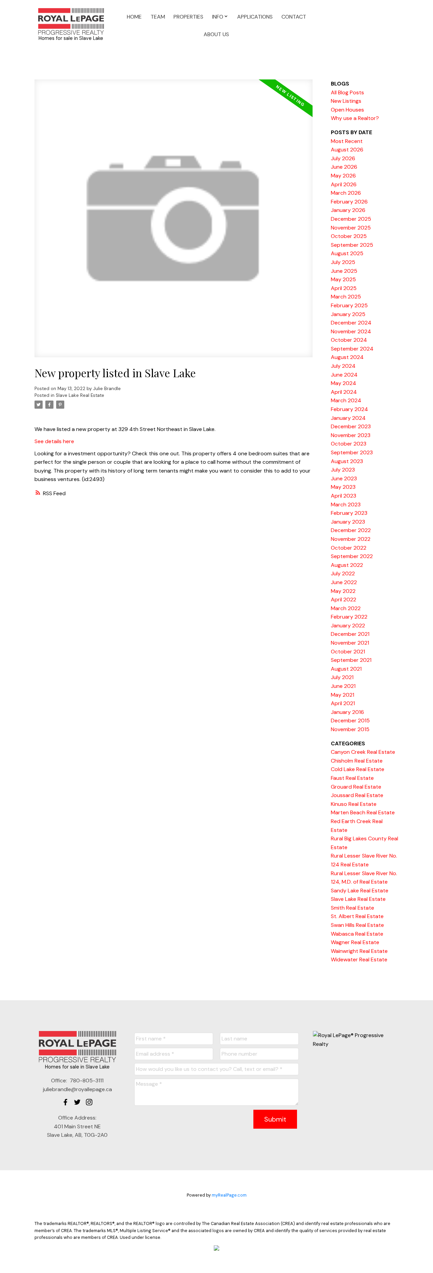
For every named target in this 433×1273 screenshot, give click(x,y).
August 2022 (347, 565)
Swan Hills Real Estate (357, 925)
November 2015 (350, 729)
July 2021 (342, 677)
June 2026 (344, 166)
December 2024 (351, 322)
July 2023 (343, 469)
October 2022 (348, 547)
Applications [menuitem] (255, 16)
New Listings (346, 100)
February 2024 (349, 409)
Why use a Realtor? (355, 118)
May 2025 (343, 279)
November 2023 (350, 435)
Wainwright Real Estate (359, 951)
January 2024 (348, 418)
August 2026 (347, 149)
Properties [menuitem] (188, 16)
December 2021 (350, 634)
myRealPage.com (229, 1195)
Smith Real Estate (352, 907)
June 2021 (343, 686)
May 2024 (343, 383)
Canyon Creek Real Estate (363, 751)
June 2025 (344, 270)
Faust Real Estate (352, 778)
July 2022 (343, 573)
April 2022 (343, 599)
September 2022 (352, 556)
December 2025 (351, 218)
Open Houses (347, 109)
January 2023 (348, 521)
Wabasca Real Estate (357, 933)
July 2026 (343, 158)
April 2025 (344, 288)
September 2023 (352, 452)
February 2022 (349, 616)
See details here (54, 441)
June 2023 (344, 478)
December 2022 (351, 530)
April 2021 (343, 703)
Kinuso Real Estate (354, 804)
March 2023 (346, 504)
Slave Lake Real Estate (80, 395)
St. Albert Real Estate (357, 916)
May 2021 (342, 694)
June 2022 (344, 582)
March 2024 (346, 400)
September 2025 (352, 244)
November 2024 (351, 331)
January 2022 (348, 625)
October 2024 (349, 339)
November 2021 (350, 642)
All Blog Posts (347, 92)
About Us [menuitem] (216, 34)
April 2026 (344, 184)
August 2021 (346, 668)
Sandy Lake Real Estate (359, 890)
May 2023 (343, 486)
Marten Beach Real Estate (363, 812)
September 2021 (351, 660)
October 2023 (348, 443)
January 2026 (348, 210)
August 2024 (347, 357)
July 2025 (343, 262)
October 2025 (349, 236)
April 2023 (343, 495)
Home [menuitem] (134, 16)
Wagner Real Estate (355, 942)
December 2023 (351, 426)
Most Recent (347, 141)
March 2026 (346, 192)
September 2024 (352, 348)
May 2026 (343, 175)
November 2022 (350, 539)
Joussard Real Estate (357, 795)
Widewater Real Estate (359, 959)
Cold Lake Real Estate (357, 769)
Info (217, 16)
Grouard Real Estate (356, 786)
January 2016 (347, 712)
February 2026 (349, 201)
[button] (65, 1102)
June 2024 (344, 374)
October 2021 (348, 651)
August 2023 (347, 461)
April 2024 (344, 391)
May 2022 (343, 591)
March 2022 (346, 608)
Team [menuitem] (158, 16)
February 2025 (349, 305)
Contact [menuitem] (293, 16)
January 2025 (348, 314)
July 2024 (343, 365)
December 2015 (350, 720)
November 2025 (351, 227)
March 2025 (346, 296)
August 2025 (347, 253)
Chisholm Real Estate (357, 760)
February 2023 (349, 513)
